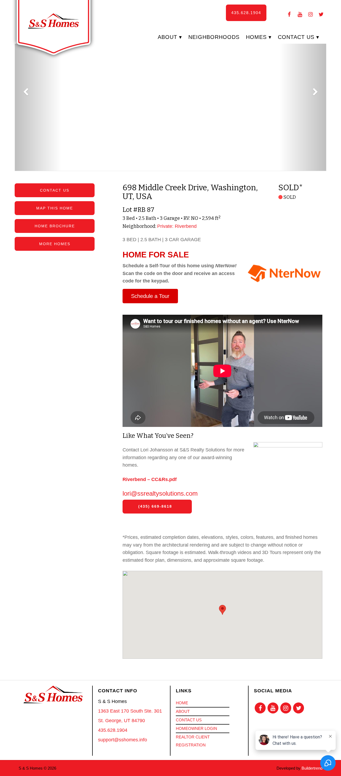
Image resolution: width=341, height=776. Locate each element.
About (167, 37)
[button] (170, 104)
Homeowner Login (196, 728)
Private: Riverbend (177, 226)
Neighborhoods (213, 37)
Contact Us (296, 37)
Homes (256, 37)
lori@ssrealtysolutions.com (160, 493)
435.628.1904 (246, 12)
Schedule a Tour (150, 296)
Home (182, 703)
